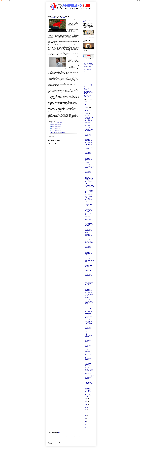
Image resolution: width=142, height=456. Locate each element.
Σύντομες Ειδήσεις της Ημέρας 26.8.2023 (88, 165)
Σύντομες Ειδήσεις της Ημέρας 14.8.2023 (88, 275)
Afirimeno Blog (52, 17)
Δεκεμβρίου (87, 107)
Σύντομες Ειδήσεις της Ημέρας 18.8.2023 (88, 240)
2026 (85, 101)
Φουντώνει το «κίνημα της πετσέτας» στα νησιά (89, 375)
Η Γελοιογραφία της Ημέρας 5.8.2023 (88, 352)
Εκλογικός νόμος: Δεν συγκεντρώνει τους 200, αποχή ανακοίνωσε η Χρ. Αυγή (88, 85)
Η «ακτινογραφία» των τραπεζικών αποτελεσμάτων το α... (89, 277)
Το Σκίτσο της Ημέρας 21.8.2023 (88, 205)
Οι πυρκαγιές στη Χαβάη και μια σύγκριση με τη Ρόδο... (89, 287)
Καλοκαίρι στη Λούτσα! (89, 270)
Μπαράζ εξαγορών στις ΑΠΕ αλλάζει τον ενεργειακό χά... (89, 283)
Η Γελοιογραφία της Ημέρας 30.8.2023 (88, 123)
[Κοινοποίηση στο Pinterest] (53, 136)
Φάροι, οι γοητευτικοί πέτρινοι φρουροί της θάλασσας (89, 224)
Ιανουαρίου (87, 407)
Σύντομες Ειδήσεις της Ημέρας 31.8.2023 (88, 120)
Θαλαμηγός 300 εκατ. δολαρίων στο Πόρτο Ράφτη (89, 302)
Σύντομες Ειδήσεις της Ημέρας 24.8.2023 (88, 181)
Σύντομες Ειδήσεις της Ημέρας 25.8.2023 (88, 172)
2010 (85, 427)
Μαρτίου (86, 404)
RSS (59, 432)
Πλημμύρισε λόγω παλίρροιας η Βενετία (89, 383)
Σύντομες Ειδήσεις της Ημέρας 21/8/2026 (56, 130)
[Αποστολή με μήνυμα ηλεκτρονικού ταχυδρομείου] (49, 136)
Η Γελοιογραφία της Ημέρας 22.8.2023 (88, 194)
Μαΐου (86, 401)
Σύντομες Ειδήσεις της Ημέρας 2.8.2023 (88, 380)
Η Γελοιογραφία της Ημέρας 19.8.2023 (88, 227)
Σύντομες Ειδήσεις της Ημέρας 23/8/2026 (56, 128)
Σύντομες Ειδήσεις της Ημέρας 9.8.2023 (88, 319)
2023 (85, 106)
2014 (85, 421)
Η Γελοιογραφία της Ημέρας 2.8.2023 (88, 378)
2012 (85, 424)
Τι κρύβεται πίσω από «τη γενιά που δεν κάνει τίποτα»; (89, 255)
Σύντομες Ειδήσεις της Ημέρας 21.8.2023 (88, 207)
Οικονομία (52, 11)
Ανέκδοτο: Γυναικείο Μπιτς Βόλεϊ (88, 115)
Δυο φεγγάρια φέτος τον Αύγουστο (89, 396)
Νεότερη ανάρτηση (52, 168)
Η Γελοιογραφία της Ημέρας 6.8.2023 (88, 341)
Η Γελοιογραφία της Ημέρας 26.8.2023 (88, 159)
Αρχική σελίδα (63, 168)
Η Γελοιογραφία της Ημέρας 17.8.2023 (88, 244)
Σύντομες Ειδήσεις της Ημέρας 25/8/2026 (56, 124)
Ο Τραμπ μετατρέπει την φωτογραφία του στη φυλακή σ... (89, 161)
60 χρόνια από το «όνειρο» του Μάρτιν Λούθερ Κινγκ (89, 147)
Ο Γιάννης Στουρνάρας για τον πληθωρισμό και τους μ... (89, 385)
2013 (85, 423)
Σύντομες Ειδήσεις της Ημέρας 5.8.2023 (88, 354)
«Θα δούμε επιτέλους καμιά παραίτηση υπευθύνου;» (88, 306)
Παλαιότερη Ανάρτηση (75, 168)
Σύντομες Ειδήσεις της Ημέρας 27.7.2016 (87, 96)
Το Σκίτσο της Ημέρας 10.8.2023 (88, 309)
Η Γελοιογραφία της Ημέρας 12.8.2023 (88, 290)
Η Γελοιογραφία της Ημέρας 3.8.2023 (88, 367)
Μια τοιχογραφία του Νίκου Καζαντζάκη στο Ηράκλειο (89, 213)
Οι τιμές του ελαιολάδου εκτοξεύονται (89, 295)
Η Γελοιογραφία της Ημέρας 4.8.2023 (88, 359)
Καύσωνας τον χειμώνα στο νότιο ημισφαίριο (89, 338)
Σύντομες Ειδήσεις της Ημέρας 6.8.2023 (88, 346)
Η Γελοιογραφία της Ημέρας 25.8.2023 (88, 169)
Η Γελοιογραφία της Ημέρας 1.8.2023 (88, 389)
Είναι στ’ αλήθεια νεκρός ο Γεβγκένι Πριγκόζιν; (89, 167)
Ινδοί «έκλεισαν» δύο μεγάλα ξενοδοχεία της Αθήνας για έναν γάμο (89, 81)
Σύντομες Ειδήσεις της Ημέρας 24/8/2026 (56, 126)
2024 (85, 104)
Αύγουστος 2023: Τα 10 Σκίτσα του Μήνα (89, 118)
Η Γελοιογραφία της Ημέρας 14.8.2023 (88, 272)
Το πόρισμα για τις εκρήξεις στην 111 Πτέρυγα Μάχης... (88, 364)
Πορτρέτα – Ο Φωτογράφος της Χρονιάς (88, 202)
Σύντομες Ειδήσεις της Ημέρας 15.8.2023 (88, 268)
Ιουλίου (86, 398)
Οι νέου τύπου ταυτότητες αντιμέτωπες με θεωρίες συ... (89, 191)
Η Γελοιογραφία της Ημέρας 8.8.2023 (88, 325)
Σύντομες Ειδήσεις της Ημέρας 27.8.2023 (88, 153)
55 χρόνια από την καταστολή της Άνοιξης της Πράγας (89, 210)
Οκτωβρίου (87, 110)
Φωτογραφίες (72, 11)
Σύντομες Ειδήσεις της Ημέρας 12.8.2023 (88, 292)
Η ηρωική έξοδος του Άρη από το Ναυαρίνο (88, 77)
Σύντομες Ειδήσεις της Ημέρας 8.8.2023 (88, 328)
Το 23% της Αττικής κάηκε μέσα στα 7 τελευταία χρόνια (89, 330)
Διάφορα (88, 11)
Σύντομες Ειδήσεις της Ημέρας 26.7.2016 (87, 67)
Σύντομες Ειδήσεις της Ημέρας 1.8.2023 (88, 391)
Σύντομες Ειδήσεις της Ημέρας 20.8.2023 (88, 219)
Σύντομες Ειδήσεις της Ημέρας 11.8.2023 (88, 300)
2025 (85, 103)
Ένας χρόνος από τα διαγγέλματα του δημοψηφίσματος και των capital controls (88, 70)
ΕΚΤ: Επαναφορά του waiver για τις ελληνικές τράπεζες (89, 64)
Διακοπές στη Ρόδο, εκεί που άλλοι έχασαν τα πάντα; (89, 370)
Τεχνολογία (67, 11)
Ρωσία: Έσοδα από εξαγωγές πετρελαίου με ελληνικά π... (89, 314)
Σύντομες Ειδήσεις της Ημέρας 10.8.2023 (88, 311)
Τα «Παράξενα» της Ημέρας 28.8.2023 (88, 142)
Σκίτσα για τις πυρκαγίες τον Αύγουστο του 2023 (89, 186)
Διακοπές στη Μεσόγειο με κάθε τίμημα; (89, 394)
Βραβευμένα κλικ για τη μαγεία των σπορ (89, 130)
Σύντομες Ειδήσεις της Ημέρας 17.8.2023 (88, 247)
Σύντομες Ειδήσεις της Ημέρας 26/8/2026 (56, 122)
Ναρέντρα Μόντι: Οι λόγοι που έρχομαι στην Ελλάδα (89, 174)
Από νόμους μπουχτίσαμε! (87, 125)
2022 (85, 409)
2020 (85, 412)
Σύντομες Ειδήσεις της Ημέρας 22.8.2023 (88, 199)
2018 (85, 415)
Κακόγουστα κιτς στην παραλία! (88, 334)
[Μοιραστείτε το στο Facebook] (52, 136)
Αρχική (48, 11)
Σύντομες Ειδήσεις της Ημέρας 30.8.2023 (88, 127)
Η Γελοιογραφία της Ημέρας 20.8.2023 (88, 217)
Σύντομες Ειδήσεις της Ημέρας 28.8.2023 (88, 145)
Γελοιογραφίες (78, 11)
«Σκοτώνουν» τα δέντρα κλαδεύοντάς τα (89, 137)
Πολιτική (57, 11)
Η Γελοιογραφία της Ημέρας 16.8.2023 (88, 253)
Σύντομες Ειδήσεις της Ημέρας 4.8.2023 (88, 361)
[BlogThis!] (50, 136)
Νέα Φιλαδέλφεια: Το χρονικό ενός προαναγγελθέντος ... (89, 322)
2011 (85, 426)
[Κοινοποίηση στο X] (51, 136)
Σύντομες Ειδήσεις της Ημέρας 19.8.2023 (88, 230)
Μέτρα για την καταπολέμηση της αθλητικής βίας (88, 250)
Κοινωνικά (62, 11)
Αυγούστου (87, 113)
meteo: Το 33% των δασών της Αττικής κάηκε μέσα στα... (88, 156)
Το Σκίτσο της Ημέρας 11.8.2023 (88, 297)
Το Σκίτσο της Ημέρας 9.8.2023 (88, 317)
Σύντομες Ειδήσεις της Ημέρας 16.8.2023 (88, 259)
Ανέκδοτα (83, 11)
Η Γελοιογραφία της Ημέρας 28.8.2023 (88, 140)
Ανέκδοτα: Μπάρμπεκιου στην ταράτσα (89, 266)
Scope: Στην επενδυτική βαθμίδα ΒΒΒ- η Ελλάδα (89, 357)
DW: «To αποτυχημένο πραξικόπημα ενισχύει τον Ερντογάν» (88, 92)
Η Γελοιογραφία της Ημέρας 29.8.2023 (88, 132)
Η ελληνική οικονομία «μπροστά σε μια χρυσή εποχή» (88, 348)
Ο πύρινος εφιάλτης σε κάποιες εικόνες (89, 184)
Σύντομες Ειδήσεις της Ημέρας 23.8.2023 (88, 188)
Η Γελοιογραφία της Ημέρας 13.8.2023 (88, 281)
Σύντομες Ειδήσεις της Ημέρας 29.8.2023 (88, 135)
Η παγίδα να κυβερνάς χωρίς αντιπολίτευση (89, 242)
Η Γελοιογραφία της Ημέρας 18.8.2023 (88, 235)
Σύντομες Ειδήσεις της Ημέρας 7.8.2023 (88, 336)
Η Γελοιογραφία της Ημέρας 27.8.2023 (88, 150)
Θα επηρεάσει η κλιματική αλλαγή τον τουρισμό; (89, 221)
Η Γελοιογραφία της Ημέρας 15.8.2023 (88, 263)
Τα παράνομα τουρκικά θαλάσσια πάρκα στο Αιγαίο (58, 132)
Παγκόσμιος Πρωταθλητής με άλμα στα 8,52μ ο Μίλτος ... (89, 178)
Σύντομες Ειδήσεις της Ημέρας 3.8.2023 (88, 373)
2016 (85, 418)
